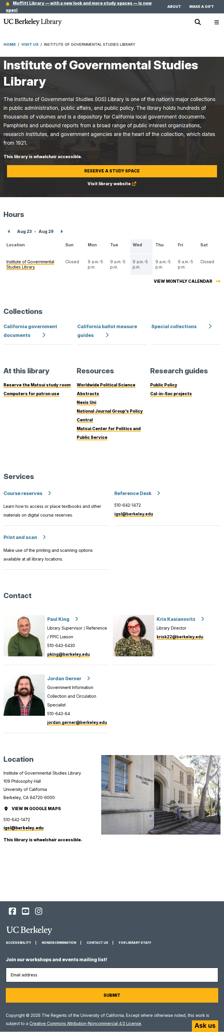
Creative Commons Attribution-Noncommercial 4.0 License (85, 1023)
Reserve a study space (112, 170)
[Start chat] (205, 1026)
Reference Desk (132, 493)
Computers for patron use (31, 393)
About (174, 6)
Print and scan (20, 537)
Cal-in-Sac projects (171, 393)
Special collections (174, 326)
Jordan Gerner (64, 678)
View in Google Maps (37, 808)
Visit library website (120, 185)
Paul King (58, 619)
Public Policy (163, 384)
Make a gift (201, 6)
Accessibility (18, 943)
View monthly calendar (183, 281)
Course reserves (23, 493)
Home (10, 44)
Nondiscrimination (59, 943)
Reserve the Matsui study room (37, 384)
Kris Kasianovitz (176, 619)
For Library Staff (135, 943)
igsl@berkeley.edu (133, 513)
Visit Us (29, 44)
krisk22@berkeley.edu (180, 636)
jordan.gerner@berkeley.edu (77, 722)
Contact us (97, 943)
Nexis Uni (86, 402)
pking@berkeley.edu (68, 654)
